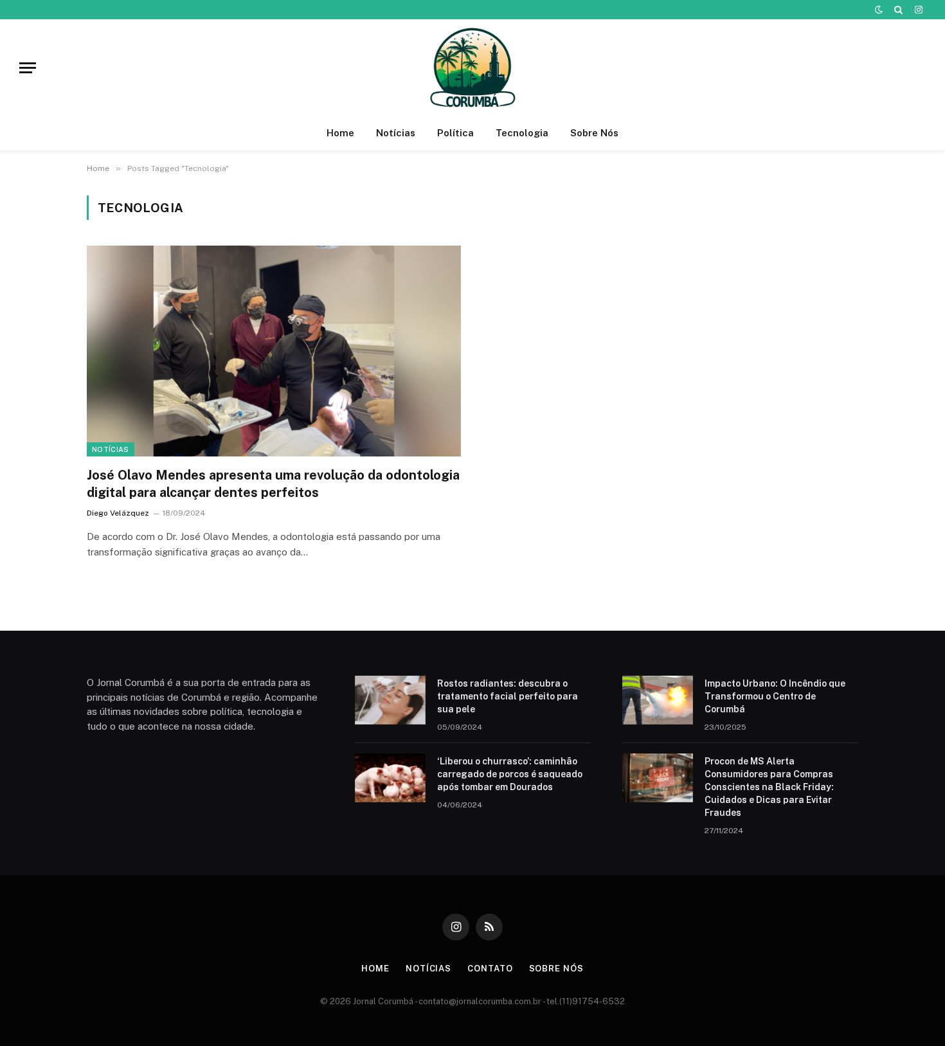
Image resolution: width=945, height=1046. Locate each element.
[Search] (898, 9)
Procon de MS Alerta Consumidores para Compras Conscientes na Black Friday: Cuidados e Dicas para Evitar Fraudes (769, 787)
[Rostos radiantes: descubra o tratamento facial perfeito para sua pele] (390, 700)
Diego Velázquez (118, 513)
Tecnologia (522, 132)
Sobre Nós (594, 132)
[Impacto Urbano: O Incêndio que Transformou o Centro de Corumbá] (657, 700)
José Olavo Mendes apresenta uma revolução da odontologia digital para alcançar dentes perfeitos (273, 483)
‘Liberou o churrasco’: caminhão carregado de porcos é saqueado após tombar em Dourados (509, 774)
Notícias (395, 132)
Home (340, 132)
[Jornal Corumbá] (472, 67)
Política (455, 132)
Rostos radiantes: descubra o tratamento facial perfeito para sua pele (507, 696)
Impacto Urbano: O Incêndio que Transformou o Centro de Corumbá (775, 696)
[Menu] (27, 67)
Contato (489, 968)
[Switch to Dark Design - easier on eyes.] (879, 9)
